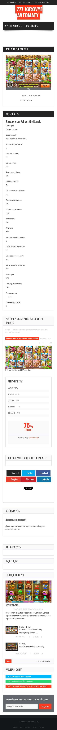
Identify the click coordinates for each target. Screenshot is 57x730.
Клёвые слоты (13, 547)
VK (21, 727)
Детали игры (13, 114)
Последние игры (15, 575)
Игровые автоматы (13, 25)
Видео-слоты (32, 25)
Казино (43, 34)
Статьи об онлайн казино (20, 681)
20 (6, 157)
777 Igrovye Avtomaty (29, 12)
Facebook (27, 727)
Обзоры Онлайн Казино (19, 677)
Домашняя (11, 2)
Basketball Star (25, 626)
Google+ (15, 727)
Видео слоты (11, 129)
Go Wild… (22, 643)
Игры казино (28, 34)
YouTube (41, 727)
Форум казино (25, 2)
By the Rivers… (12, 605)
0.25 (7, 268)
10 (6, 250)
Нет (7, 213)
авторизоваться (12, 529)
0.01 (7, 259)
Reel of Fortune (31, 95)
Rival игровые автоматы (16, 138)
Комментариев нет (35, 609)
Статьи (8, 42)
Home (7, 329)
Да (7, 166)
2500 (7, 287)
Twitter (34, 727)
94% (7, 278)
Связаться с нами (42, 2)
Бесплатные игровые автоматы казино (30, 329)
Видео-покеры (11, 34)
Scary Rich (26, 100)
